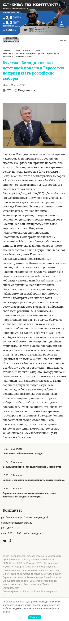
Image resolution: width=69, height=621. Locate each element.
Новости (26, 50)
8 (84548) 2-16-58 (10, 528)
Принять (34, 617)
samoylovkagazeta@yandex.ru (16, 522)
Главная (6, 50)
